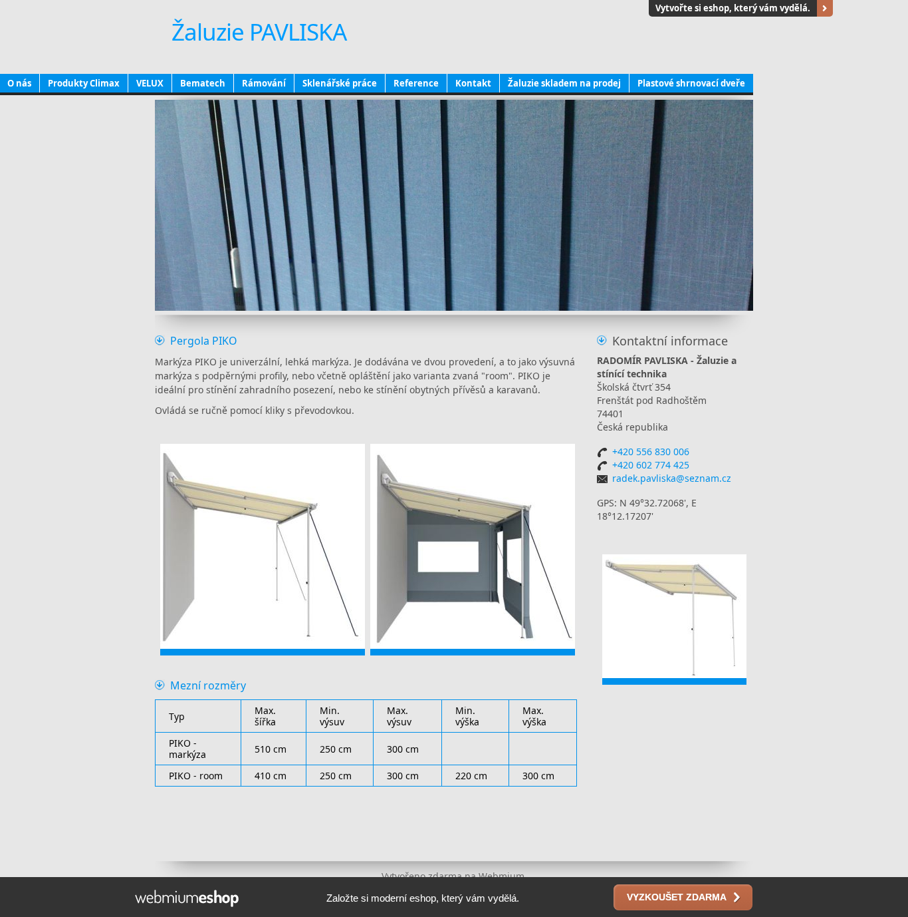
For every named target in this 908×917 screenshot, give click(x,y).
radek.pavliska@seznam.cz (671, 478)
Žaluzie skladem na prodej (564, 83)
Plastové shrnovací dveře (691, 83)
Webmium (501, 876)
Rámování (264, 83)
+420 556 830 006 (650, 451)
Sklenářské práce (339, 83)
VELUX (150, 83)
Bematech (202, 83)
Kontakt (473, 83)
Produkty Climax (84, 83)
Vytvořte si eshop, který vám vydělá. (732, 8)
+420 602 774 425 (650, 464)
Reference (416, 83)
